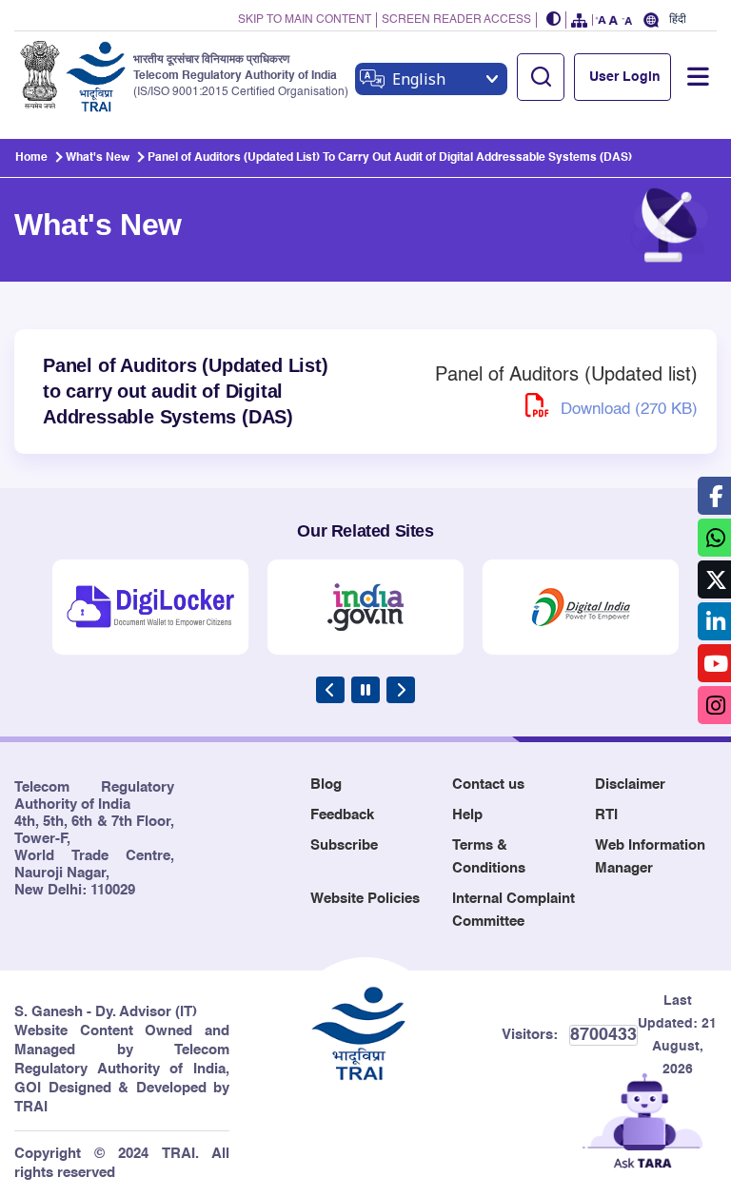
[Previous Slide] (330, 690)
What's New (97, 158)
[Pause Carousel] (365, 690)
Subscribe (344, 845)
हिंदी (677, 19)
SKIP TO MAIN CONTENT (304, 20)
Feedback (342, 815)
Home (31, 158)
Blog (326, 784)
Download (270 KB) (627, 410)
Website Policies (365, 899)
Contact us (488, 784)
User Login (625, 77)
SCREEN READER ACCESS (456, 20)
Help (467, 815)
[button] (554, 20)
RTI (606, 815)
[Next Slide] (400, 690)
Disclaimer (630, 784)
